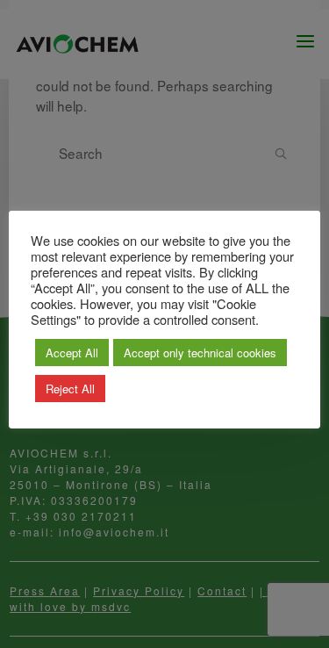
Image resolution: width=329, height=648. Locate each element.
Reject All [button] (70, 388)
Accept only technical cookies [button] (200, 352)
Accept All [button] (72, 352)
